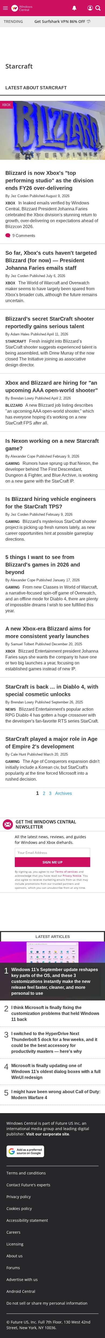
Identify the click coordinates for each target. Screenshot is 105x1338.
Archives (63, 793)
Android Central (20, 1291)
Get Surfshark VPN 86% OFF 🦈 (62, 21)
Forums (13, 1267)
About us (14, 1255)
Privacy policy (18, 1196)
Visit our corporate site (47, 1134)
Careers (13, 1232)
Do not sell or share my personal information (47, 1303)
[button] (98, 8)
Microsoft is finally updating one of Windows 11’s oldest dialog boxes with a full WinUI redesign (55, 1071)
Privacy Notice (72, 875)
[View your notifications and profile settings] (74, 8)
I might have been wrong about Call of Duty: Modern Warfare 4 (55, 1094)
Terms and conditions (26, 1173)
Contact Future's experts (28, 1184)
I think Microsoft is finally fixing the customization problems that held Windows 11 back (55, 1013)
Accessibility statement (27, 1220)
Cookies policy (19, 1208)
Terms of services (67, 871)
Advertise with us (22, 1279)
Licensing (14, 1244)
